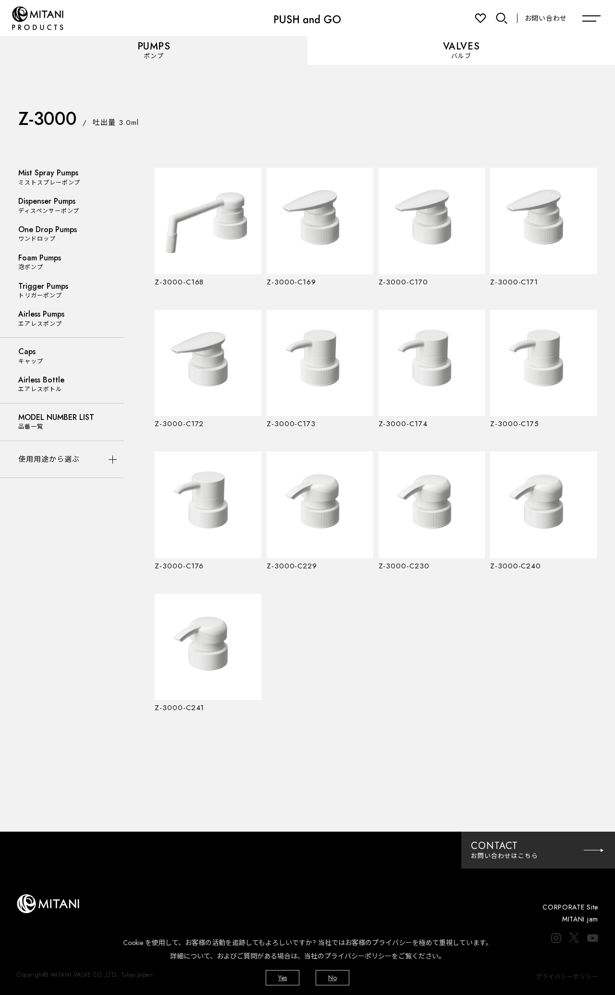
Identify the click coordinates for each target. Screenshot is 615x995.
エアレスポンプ (41, 318)
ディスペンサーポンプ (48, 205)
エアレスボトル (41, 384)
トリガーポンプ (43, 290)
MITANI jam (580, 919)
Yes (282, 978)
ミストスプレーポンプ (49, 177)
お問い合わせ (546, 18)
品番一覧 (56, 421)
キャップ (30, 355)
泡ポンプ (39, 262)
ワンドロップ (47, 233)
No (332, 978)
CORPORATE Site (570, 907)
